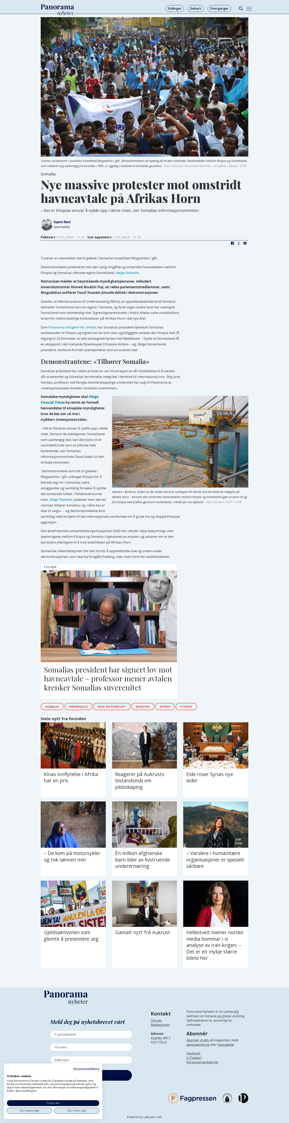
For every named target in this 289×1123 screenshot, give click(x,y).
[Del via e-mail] (245, 243)
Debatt (195, 8)
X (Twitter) (194, 1058)
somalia (52, 706)
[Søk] (240, 8)
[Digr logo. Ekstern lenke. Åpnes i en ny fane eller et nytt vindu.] (9, 1072)
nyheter (143, 706)
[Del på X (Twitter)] (239, 243)
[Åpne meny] (249, 9)
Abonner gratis (197, 1040)
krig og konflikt (112, 706)
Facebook (193, 1053)
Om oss (156, 1020)
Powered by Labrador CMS (144, 1117)
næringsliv (78, 706)
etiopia (186, 706)
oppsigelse (226, 1044)
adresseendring (198, 1044)
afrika (165, 706)
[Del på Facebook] (232, 243)
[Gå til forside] (57, 7)
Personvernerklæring (202, 1062)
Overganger (219, 8)
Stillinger (174, 8)
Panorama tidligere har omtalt (72, 327)
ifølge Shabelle (127, 272)
